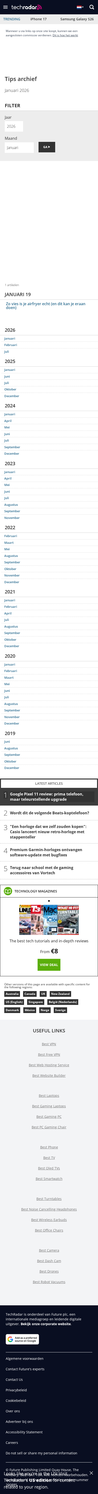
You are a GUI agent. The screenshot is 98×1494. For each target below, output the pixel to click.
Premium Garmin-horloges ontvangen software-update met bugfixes (46, 852)
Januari (9, 338)
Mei (7, 427)
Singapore (36, 1002)
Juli (6, 351)
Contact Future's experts (25, 1369)
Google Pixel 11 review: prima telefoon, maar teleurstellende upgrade (46, 796)
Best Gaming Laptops (49, 1106)
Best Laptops (49, 1095)
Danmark (12, 1010)
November (12, 518)
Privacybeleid (16, 1390)
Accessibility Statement (24, 1432)
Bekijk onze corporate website (46, 1324)
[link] (36, 891)
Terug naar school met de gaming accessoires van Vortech (41, 870)
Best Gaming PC (49, 1116)
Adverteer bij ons (19, 1421)
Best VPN (49, 1044)
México (30, 1010)
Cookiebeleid (16, 1400)
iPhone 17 (38, 19)
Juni (7, 376)
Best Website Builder (49, 1075)
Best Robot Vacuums (49, 1282)
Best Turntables (49, 1198)
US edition (40, 1480)
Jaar (8, 117)
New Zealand (60, 994)
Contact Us (14, 1379)
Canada (29, 994)
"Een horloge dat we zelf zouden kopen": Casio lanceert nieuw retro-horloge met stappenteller (48, 831)
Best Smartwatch (49, 1178)
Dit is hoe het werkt (65, 35)
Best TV (49, 1157)
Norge (45, 1010)
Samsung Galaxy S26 (77, 19)
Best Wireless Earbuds (49, 1219)
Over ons (13, 1411)
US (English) (14, 1002)
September (12, 447)
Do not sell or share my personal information (41, 1453)
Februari (10, 345)
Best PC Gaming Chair (49, 1127)
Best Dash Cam (49, 1261)
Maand (11, 138)
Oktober (10, 389)
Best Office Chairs (49, 1230)
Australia (12, 994)
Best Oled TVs (49, 1168)
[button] (5, 7)
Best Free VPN (49, 1054)
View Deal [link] (49, 964)
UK (43, 994)
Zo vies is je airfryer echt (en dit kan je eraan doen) (45, 305)
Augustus (11, 504)
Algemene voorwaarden (25, 1358)
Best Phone (49, 1147)
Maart (9, 542)
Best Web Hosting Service (49, 1065)
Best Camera (49, 1250)
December (11, 396)
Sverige (60, 1010)
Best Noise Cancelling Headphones (49, 1209)
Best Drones (49, 1271)
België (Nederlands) (63, 1002)
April (8, 421)
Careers (12, 1442)
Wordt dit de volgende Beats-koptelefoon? (49, 812)
